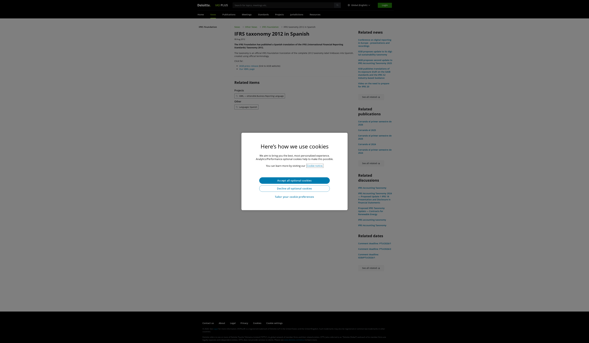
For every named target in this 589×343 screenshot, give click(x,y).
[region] (294, 171)
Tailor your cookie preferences (294, 197)
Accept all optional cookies (294, 180)
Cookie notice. (315, 166)
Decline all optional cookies (294, 188)
